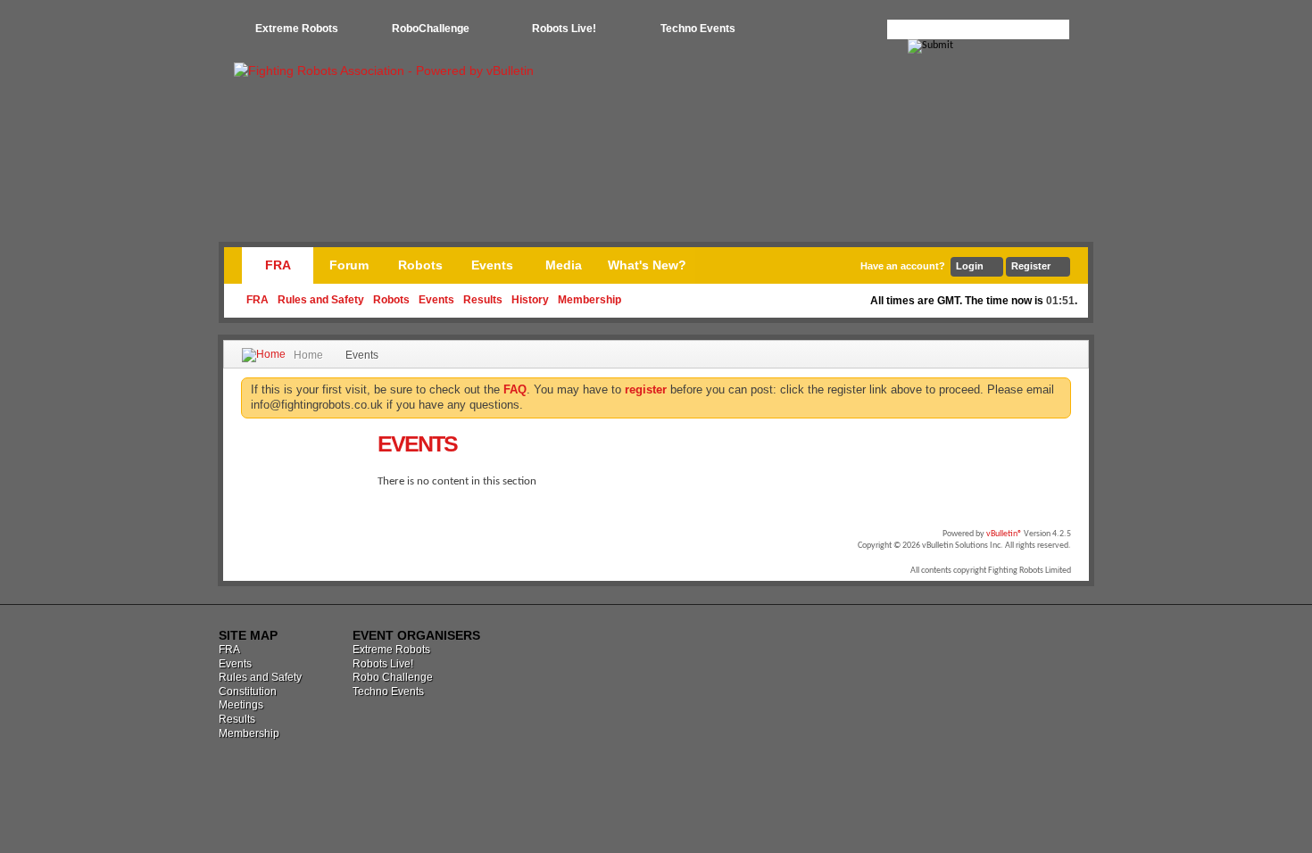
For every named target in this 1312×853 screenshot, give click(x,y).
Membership (589, 300)
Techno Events (697, 28)
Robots (391, 300)
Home (308, 355)
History (530, 300)
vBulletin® (1004, 534)
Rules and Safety (321, 300)
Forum (349, 265)
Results (482, 300)
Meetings (241, 705)
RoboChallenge (430, 28)
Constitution (248, 691)
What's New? (647, 265)
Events (436, 300)
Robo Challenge (393, 677)
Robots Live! (564, 28)
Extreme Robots (296, 28)
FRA (278, 265)
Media (563, 265)
